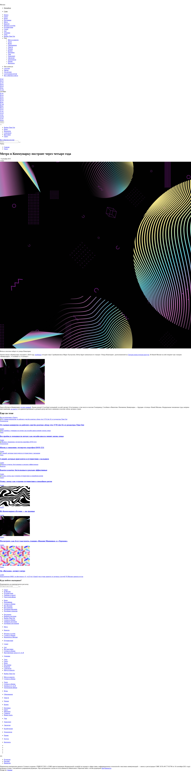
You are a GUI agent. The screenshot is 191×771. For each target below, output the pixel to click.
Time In (10, 47)
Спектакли (7, 133)
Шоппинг (7, 711)
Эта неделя (7, 72)
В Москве (7, 591)
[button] (1, 124)
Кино (6, 18)
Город (6, 16)
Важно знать (8, 715)
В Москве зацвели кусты (74, 576)
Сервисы (7, 713)
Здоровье (7, 33)
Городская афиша (10, 597)
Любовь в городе (10, 595)
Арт (5, 31)
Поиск (6, 15)
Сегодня (7, 68)
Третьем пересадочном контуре (138, 355)
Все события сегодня (7, 140)
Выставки (7, 134)
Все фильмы (8, 606)
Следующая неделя (10, 74)
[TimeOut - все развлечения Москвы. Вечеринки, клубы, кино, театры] (4, 3)
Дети (5, 34)
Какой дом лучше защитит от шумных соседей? (50, 576)
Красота (6, 24)
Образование (12, 45)
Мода (6, 22)
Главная (6, 147)
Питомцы (11, 52)
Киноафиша (8, 602)
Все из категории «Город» (9, 417)
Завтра (6, 70)
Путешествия (8, 27)
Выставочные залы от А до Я (14, 653)
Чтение (10, 49)
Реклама (7, 761)
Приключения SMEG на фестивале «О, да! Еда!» (17, 576)
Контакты (11, 63)
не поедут (14, 409)
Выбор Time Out (9, 36)
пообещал (38, 355)
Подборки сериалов (10, 611)
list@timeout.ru (106, 768)
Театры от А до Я (10, 686)
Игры (10, 43)
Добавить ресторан (10, 621)
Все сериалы (8, 607)
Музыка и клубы (9, 25)
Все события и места (11, 75)
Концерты (7, 131)
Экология (11, 58)
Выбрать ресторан (10, 616)
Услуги (6, 739)
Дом (9, 54)
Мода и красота (13, 40)
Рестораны (7, 20)
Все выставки (8, 649)
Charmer (9, 770)
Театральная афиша (10, 687)
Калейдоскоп (8, 728)
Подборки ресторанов (11, 623)
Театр (10, 42)
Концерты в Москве (11, 637)
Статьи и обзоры (9, 604)
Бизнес (10, 50)
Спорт (6, 29)
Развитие (7, 667)
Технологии (12, 59)
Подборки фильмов (10, 609)
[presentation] (1, 122)
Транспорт (11, 56)
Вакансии (7, 763)
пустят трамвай (25, 407)
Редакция (7, 759)
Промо (10, 61)
